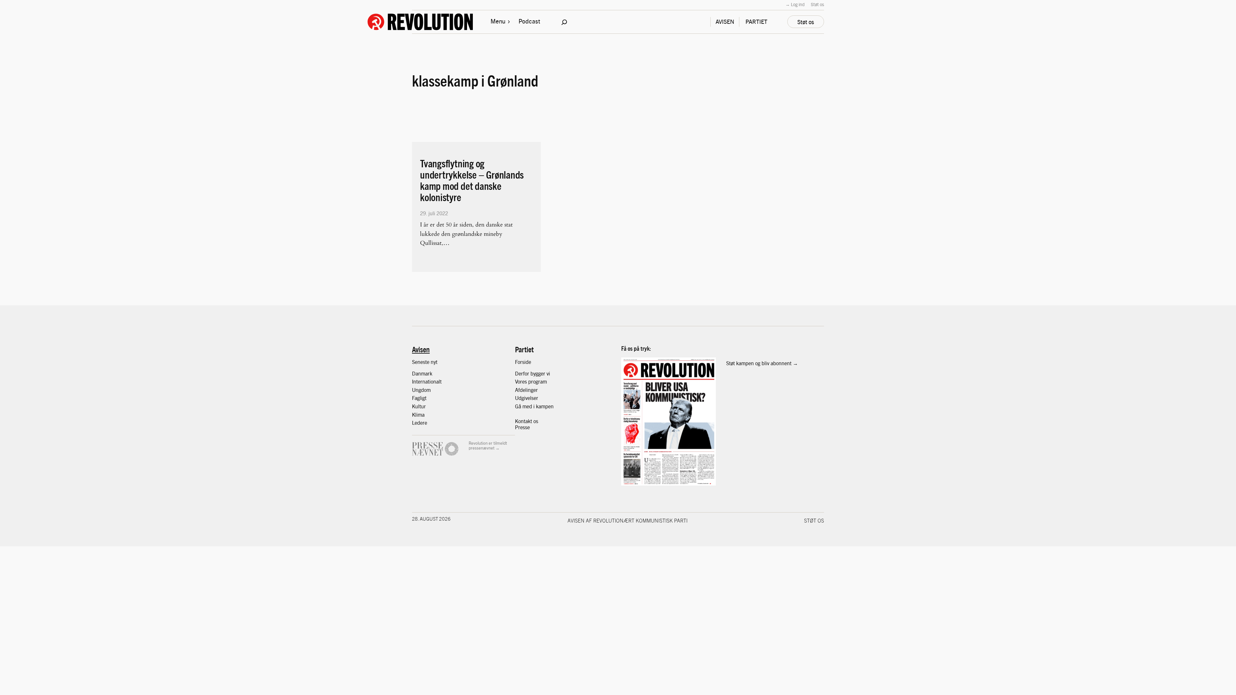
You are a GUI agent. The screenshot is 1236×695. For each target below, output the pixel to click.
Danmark (422, 373)
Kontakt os (526, 421)
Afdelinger (526, 389)
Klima (418, 414)
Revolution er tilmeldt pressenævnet (488, 445)
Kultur (419, 406)
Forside (523, 361)
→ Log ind (795, 4)
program (537, 381)
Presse (522, 427)
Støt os (817, 4)
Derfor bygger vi (532, 373)
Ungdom (421, 389)
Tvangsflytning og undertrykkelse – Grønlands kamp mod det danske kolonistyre (472, 180)
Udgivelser (526, 397)
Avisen (421, 349)
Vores (521, 381)
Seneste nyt (424, 361)
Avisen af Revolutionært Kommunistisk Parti (627, 520)
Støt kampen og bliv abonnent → (762, 363)
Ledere (419, 422)
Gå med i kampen (534, 406)
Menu (498, 21)
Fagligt (419, 397)
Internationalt (427, 381)
